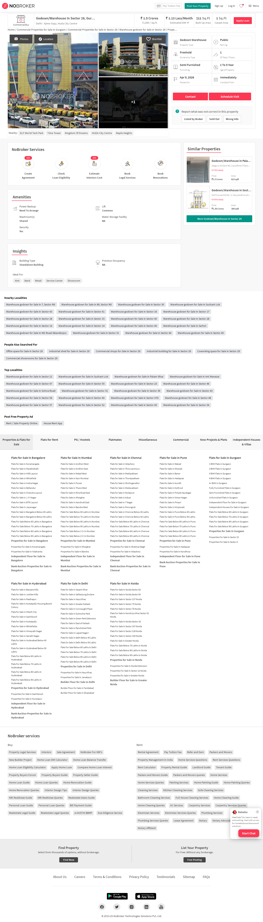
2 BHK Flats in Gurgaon (220, 468)
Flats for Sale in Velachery (122, 463)
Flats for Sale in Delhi (74, 583)
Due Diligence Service (110, 813)
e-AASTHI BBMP (83, 813)
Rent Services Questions (226, 760)
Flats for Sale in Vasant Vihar (74, 589)
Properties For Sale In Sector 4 (223, 541)
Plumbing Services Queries (153, 820)
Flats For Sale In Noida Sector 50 (125, 594)
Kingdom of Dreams (76, 133)
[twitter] (116, 906)
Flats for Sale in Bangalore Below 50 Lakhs (31, 516)
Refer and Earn (195, 752)
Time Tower (54, 133)
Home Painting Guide (206, 782)
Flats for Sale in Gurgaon (225, 458)
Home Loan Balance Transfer (89, 760)
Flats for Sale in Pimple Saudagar (175, 492)
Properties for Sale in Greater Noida (127, 675)
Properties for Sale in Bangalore (29, 540)
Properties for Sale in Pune (175, 540)
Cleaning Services (148, 790)
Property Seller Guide (85, 775)
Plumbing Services (211, 813)
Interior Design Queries (86, 790)
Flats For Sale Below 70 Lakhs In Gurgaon (228, 516)
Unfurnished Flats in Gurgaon (223, 497)
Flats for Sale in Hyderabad (28, 583)
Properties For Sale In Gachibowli (27, 694)
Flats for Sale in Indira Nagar (24, 483)
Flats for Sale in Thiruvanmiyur (125, 468)
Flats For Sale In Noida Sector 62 (125, 589)
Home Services (218, 775)
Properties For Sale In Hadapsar (175, 546)
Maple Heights (124, 133)
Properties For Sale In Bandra (75, 551)
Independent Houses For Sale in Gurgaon (229, 507)
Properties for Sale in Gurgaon (226, 531)
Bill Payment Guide (81, 805)
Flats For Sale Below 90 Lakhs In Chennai (129, 536)
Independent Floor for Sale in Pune (180, 556)
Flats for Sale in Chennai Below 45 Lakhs (129, 511)
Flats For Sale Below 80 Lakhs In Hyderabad (26, 673)
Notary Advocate (222, 820)
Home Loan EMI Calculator (52, 760)
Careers (79, 877)
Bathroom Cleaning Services (154, 797)
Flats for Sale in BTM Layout (24, 502)
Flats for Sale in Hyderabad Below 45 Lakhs (28, 642)
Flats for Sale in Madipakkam (124, 473)
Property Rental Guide (174, 767)
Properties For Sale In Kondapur (26, 698)
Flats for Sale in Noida (124, 583)
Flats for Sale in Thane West (74, 487)
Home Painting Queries (237, 782)
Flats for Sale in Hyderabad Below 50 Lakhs (28, 650)
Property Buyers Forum (22, 775)
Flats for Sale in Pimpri (170, 502)
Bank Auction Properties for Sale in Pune (180, 564)
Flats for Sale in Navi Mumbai (75, 478)
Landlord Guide (201, 767)
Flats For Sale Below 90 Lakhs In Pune (178, 536)
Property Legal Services (22, 752)
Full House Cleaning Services (192, 797)
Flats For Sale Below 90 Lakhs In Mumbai (80, 526)
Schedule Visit (230, 96)
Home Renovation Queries (24, 790)
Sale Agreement (66, 752)
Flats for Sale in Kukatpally (24, 621)
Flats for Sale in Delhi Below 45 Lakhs (78, 637)
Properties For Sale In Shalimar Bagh (127, 546)
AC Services (176, 805)
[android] (117, 896)
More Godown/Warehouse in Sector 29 (219, 218)
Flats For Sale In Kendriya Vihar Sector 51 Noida (129, 615)
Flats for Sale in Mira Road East (75, 492)
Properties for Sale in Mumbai (78, 540)
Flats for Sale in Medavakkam (124, 487)
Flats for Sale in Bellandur (23, 487)
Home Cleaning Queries (151, 805)
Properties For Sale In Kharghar (76, 546)
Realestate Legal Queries (55, 813)
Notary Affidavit (147, 828)
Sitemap (189, 877)
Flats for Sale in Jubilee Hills (24, 594)
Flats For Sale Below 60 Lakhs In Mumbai (80, 511)
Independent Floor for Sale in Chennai (127, 558)
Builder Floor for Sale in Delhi (78, 682)
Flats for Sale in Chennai (126, 458)
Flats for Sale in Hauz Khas (73, 599)
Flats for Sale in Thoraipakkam (124, 478)
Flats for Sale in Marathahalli (25, 468)
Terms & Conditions (107, 877)
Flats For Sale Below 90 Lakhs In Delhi (78, 661)
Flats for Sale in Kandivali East (75, 502)
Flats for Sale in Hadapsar (172, 478)
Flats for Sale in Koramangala (25, 463)
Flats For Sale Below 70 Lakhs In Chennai (129, 526)
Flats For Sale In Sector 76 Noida (125, 608)
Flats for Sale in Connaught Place (76, 608)
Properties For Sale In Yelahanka (26, 551)
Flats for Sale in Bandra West (74, 507)
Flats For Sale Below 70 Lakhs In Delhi (78, 652)
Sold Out (214, 119)
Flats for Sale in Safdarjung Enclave (77, 594)
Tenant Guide (223, 767)
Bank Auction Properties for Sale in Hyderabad (31, 715)
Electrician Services (148, 813)
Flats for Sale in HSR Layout (24, 473)
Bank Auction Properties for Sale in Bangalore (31, 568)
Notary (203, 820)
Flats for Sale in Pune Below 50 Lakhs (177, 516)
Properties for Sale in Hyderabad (30, 688)
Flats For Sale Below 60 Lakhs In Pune (178, 521)
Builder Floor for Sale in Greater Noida (128, 682)
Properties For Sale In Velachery (125, 551)
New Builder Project (20, 760)
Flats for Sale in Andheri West (75, 463)
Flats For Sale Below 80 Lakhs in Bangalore (31, 531)
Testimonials (166, 877)
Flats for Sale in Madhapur (23, 599)
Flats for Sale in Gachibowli (24, 616)
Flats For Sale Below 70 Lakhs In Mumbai (80, 516)
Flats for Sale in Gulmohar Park (75, 613)
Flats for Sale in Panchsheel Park (76, 628)
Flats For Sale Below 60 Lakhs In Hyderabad (26, 658)
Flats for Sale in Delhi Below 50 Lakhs (78, 642)
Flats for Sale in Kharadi (171, 468)
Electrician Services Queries (180, 813)
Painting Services (178, 782)
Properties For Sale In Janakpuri (76, 677)
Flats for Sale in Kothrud (171, 487)
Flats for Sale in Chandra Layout (26, 492)
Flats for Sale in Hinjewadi (172, 507)
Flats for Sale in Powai (71, 483)
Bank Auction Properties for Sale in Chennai (130, 568)
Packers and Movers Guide (153, 775)
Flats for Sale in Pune (173, 458)
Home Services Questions (192, 760)
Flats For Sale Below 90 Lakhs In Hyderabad (26, 681)
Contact (190, 96)
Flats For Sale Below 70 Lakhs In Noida (128, 645)
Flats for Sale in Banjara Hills (24, 589)
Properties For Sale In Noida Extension (128, 665)
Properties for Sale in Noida (126, 660)
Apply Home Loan (61, 767)
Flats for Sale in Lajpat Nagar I (75, 632)
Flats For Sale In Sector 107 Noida (126, 626)
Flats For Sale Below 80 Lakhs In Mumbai (80, 521)
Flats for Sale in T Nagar (121, 502)
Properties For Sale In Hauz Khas (76, 672)
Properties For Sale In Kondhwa (175, 551)
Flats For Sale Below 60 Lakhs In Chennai (129, 521)
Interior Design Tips (56, 790)
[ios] (145, 896)
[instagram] (131, 906)
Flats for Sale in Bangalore (28, 458)
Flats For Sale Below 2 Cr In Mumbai (78, 536)
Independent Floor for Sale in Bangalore (28, 558)
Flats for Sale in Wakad (170, 463)
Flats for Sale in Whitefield (23, 478)
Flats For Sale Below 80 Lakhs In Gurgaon (228, 521)
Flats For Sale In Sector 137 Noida (126, 599)
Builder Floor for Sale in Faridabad (77, 688)
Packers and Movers (220, 752)
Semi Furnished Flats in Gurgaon (224, 492)
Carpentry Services (199, 805)
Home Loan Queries (46, 782)
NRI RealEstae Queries (50, 797)
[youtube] (161, 906)
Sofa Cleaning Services (210, 790)
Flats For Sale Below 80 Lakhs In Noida (128, 650)
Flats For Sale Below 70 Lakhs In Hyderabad (26, 666)
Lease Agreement (183, 820)
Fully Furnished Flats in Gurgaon (224, 487)
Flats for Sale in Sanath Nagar (25, 635)
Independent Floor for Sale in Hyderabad (28, 705)
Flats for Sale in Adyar (120, 497)
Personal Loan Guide (21, 805)
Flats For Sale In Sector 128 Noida (126, 631)
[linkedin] (146, 906)
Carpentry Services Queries (231, 805)
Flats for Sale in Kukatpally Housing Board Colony (31, 605)
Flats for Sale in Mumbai (76, 458)
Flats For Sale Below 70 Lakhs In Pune (178, 526)
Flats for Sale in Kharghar (73, 497)
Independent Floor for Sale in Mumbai (78, 558)
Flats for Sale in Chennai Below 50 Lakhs (129, 516)
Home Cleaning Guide (226, 797)
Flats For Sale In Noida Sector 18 (125, 621)
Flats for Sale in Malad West (74, 473)
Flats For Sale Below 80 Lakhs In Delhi (78, 656)
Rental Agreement (148, 752)
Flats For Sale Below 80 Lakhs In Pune (178, 531)
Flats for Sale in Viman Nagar (173, 497)
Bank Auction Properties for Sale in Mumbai (81, 568)
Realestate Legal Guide (22, 813)
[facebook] (102, 906)
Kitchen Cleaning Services (177, 790)
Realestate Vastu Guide (81, 797)
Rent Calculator (147, 767)
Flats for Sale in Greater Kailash (75, 604)
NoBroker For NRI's (91, 752)
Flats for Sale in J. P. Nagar (23, 497)
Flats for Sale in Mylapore (122, 492)
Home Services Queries (151, 782)
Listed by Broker (193, 119)
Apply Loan (242, 20)
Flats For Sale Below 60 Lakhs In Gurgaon (228, 511)
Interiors (46, 752)
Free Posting (194, 859)
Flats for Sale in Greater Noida (124, 640)
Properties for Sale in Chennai (127, 540)
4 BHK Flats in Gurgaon (220, 478)
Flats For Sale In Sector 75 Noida (125, 604)
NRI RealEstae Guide (20, 797)
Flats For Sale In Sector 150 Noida (126, 635)
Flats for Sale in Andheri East (74, 468)
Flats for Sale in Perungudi (123, 507)
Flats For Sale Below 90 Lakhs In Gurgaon (228, 526)
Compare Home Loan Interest (95, 767)
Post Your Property (198, 6)
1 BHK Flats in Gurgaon (220, 463)
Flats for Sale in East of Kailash (75, 623)
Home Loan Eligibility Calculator (27, 767)
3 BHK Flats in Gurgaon (220, 473)
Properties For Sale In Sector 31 (224, 537)
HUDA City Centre (102, 133)
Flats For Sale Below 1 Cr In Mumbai (78, 531)
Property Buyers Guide (55, 775)
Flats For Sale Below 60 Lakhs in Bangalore (31, 521)
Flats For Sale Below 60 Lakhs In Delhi (78, 647)
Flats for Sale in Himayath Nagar (26, 631)
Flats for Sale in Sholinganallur (125, 483)
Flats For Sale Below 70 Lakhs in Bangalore (31, 526)
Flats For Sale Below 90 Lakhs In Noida (128, 655)
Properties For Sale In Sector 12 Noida (128, 670)
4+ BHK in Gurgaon (218, 483)
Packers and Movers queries (189, 775)
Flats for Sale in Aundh (170, 483)
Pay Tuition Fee (173, 752)
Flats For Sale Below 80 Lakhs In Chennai (129, 531)
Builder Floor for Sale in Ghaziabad (77, 692)
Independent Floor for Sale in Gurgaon (227, 502)
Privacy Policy (139, 877)
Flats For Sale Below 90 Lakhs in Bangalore (31, 536)
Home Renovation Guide (77, 782)
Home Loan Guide (19, 782)
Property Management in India (155, 760)
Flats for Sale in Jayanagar (23, 507)
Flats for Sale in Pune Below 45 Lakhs (177, 511)
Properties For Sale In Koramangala (28, 546)
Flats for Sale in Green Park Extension (78, 618)
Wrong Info (232, 119)
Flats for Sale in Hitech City (24, 611)
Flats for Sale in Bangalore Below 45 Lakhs (31, 511)
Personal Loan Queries (51, 805)
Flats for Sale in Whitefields (24, 626)
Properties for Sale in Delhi (76, 666)
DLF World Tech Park (31, 133)
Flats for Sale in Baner (170, 473)
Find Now (68, 859)
